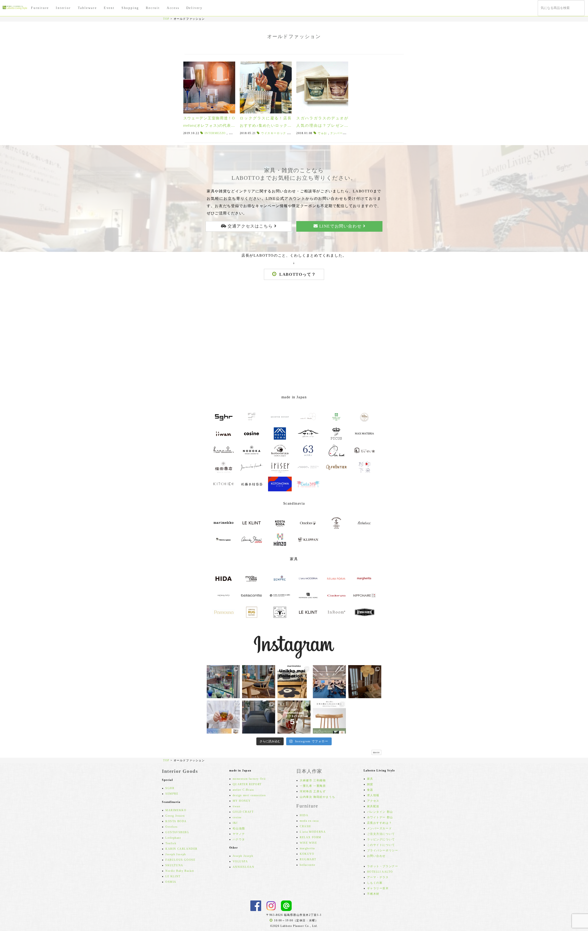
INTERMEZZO (215, 133)
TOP (166, 18)
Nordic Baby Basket (179, 870)
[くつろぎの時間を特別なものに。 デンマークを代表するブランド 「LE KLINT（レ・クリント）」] (364, 681)
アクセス (373, 800)
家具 (370, 778)
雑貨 (370, 784)
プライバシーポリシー (382, 850)
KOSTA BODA (176, 821)
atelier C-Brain (243, 789)
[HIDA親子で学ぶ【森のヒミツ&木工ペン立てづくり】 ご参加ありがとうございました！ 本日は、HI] (329, 681)
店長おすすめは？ (379, 822)
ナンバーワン (339, 133)
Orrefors (171, 826)
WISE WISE (308, 842)
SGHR (169, 788)
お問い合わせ (376, 856)
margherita (307, 848)
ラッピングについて (381, 839)
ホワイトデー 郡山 (380, 817)
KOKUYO (307, 853)
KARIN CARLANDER (181, 848)
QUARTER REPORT (247, 784)
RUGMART (308, 859)
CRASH (305, 826)
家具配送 (373, 806)
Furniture (40, 8)
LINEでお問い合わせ (340, 226)
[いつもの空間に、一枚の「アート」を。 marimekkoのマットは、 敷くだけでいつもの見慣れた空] (294, 681)
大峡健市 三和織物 (313, 780)
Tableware (87, 8)
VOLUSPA (240, 861)
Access (173, 8)
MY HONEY (242, 800)
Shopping (130, 8)
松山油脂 (239, 828)
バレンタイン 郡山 (380, 811)
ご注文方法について (381, 833)
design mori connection (249, 795)
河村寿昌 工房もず (313, 791)
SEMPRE (171, 793)
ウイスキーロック (273, 133)
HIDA (304, 815)
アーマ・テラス (378, 877)
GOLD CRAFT (243, 811)
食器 (370, 789)
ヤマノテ (239, 833)
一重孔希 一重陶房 (313, 786)
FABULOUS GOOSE (180, 859)
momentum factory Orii (249, 778)
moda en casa (309, 820)
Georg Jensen (175, 815)
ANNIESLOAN (243, 867)
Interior (63, 8)
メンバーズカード (379, 828)
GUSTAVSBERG (177, 832)
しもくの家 (375, 882)
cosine (237, 817)
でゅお (322, 133)
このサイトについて (381, 845)
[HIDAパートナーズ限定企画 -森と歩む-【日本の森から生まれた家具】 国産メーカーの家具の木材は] (329, 717)
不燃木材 (373, 893)
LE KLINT (173, 876)
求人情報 (373, 795)
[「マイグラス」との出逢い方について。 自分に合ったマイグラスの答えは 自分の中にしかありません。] (223, 681)
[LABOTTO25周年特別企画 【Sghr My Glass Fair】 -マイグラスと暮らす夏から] (223, 717)
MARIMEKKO (175, 810)
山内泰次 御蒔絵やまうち (317, 797)
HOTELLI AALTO (380, 871)
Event (109, 8)
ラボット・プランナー (382, 866)
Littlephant (173, 837)
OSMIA (170, 881)
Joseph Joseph (175, 854)
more (376, 752)
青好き (233, 133)
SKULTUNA (174, 865)
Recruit (153, 8)
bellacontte (307, 864)
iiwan (236, 806)
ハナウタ (239, 839)
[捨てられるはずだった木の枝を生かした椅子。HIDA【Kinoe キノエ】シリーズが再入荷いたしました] (258, 681)
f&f (235, 822)
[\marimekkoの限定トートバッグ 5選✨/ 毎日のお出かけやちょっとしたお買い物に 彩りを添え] (294, 717)
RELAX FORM (310, 837)
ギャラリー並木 (378, 888)
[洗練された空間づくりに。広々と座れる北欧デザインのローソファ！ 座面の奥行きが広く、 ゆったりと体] (258, 717)
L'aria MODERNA (313, 831)
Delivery (194, 8)
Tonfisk (170, 843)
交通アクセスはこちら (250, 226)
